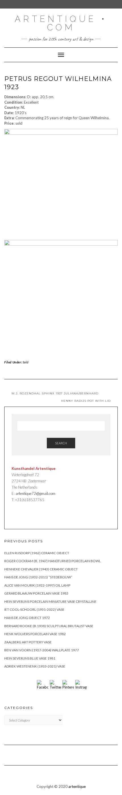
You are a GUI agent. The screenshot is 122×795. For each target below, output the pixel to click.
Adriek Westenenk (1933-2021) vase (34, 666)
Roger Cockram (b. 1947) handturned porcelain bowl (52, 561)
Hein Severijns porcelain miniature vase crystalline (50, 601)
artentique (77, 786)
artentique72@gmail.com (35, 493)
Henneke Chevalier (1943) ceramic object (41, 569)
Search (61, 443)
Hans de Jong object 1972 (27, 618)
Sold (25, 362)
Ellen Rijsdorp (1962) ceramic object (36, 553)
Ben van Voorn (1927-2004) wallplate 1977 (41, 650)
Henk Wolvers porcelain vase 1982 (35, 634)
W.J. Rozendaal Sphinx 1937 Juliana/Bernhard (54, 393)
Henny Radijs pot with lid (86, 401)
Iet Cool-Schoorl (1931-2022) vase (34, 609)
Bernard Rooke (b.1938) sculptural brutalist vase (48, 626)
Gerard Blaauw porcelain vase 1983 (36, 593)
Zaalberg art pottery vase (28, 642)
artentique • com (61, 23)
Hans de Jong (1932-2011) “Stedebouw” (38, 577)
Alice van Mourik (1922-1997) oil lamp (37, 585)
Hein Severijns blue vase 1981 (29, 658)
